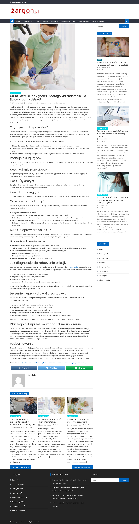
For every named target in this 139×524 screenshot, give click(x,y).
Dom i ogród (29, 21)
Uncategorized (104, 276)
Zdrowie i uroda (98, 21)
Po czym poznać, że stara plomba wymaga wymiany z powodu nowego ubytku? (112, 200)
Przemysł (54, 21)
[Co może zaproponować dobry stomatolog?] (51, 405)
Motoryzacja (42, 21)
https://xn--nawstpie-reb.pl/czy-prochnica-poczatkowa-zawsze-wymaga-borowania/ (55, 363)
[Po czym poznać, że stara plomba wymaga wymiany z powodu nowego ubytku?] (113, 182)
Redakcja (29, 103)
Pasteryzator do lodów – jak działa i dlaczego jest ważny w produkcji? (112, 63)
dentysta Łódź (73, 267)
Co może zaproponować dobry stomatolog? (49, 420)
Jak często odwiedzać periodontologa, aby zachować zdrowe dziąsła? (22, 422)
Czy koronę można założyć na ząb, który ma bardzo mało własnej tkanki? (112, 134)
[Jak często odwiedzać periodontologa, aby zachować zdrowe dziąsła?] (23, 405)
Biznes (18, 21)
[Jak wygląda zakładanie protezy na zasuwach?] (80, 405)
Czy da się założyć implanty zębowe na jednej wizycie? (69, 504)
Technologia (84, 21)
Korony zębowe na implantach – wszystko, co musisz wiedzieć (83, 467)
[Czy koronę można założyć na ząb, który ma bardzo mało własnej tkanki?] (113, 116)
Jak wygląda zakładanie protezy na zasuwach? (78, 420)
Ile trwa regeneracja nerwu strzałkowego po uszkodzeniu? (22, 467)
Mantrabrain (35, 522)
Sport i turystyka (68, 21)
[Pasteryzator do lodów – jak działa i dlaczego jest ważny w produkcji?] (113, 47)
